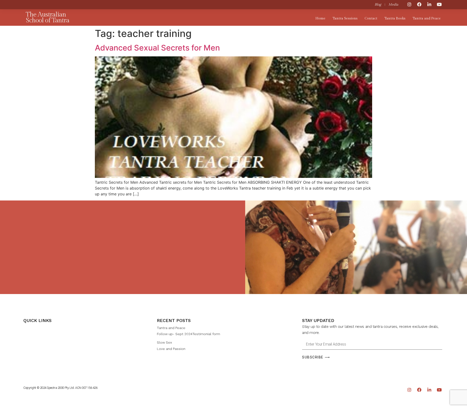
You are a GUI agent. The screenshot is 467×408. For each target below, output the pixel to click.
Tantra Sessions (345, 18)
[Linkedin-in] (429, 4)
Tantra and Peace (427, 18)
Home (320, 18)
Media (393, 5)
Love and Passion (171, 349)
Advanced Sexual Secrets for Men (157, 47)
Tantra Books (394, 18)
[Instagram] (409, 4)
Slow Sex (164, 342)
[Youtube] (439, 4)
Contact (371, 18)
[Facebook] (419, 4)
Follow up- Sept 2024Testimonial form (188, 334)
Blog (378, 5)
